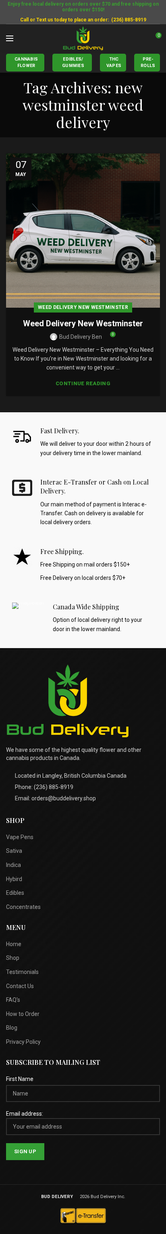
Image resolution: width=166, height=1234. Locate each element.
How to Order (22, 1014)
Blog (11, 1027)
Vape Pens (19, 837)
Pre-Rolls (148, 62)
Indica (13, 865)
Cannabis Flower (26, 62)
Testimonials (22, 972)
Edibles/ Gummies (73, 62)
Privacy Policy (23, 1042)
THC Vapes (114, 62)
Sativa (14, 851)
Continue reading (83, 383)
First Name (19, 1079)
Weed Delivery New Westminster (83, 307)
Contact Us (20, 986)
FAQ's (13, 1000)
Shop (12, 958)
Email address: (24, 1113)
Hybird (14, 879)
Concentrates (23, 907)
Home (13, 944)
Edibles (15, 893)
